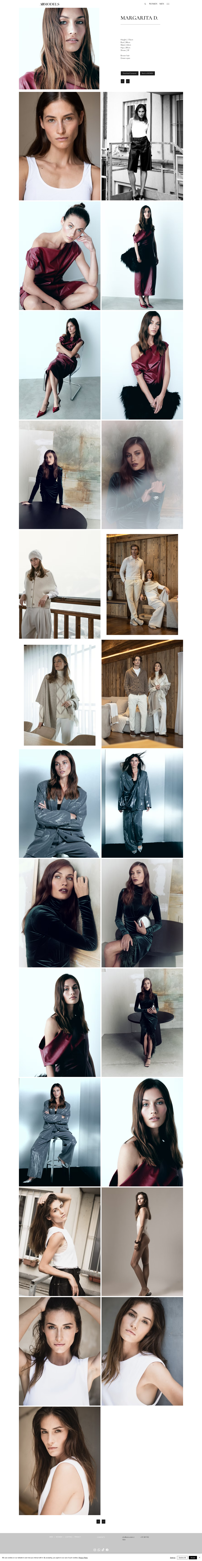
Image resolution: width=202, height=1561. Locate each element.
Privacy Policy (83, 1558)
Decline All (182, 1558)
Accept (193, 1558)
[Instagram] (94, 1550)
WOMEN (154, 4)
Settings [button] (172, 1558)
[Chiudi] (199, 1557)
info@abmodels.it (128, 1537)
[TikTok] (103, 1550)
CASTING (69, 1537)
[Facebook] (107, 1550)
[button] (168, 4)
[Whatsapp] (99, 1550)
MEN (161, 4)
